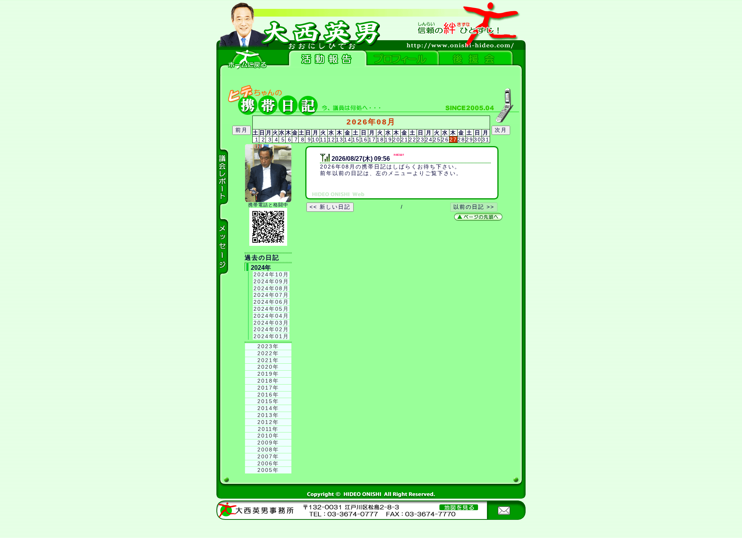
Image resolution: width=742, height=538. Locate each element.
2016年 (268, 395)
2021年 (268, 360)
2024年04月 (271, 316)
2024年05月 (271, 309)
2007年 (268, 456)
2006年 (268, 463)
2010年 (268, 435)
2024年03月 (271, 323)
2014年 (268, 408)
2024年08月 (271, 288)
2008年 (268, 449)
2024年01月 (271, 336)
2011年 (268, 429)
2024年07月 (271, 295)
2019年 (268, 374)
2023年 (268, 346)
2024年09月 (271, 281)
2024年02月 (271, 329)
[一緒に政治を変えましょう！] (473, 59)
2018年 (268, 381)
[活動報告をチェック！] (326, 59)
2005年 (268, 470)
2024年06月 (271, 302)
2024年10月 (271, 274)
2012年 (268, 422)
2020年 (268, 367)
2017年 (268, 388)
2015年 (268, 401)
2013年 (268, 415)
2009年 (268, 442)
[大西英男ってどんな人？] (400, 59)
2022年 (268, 353)
